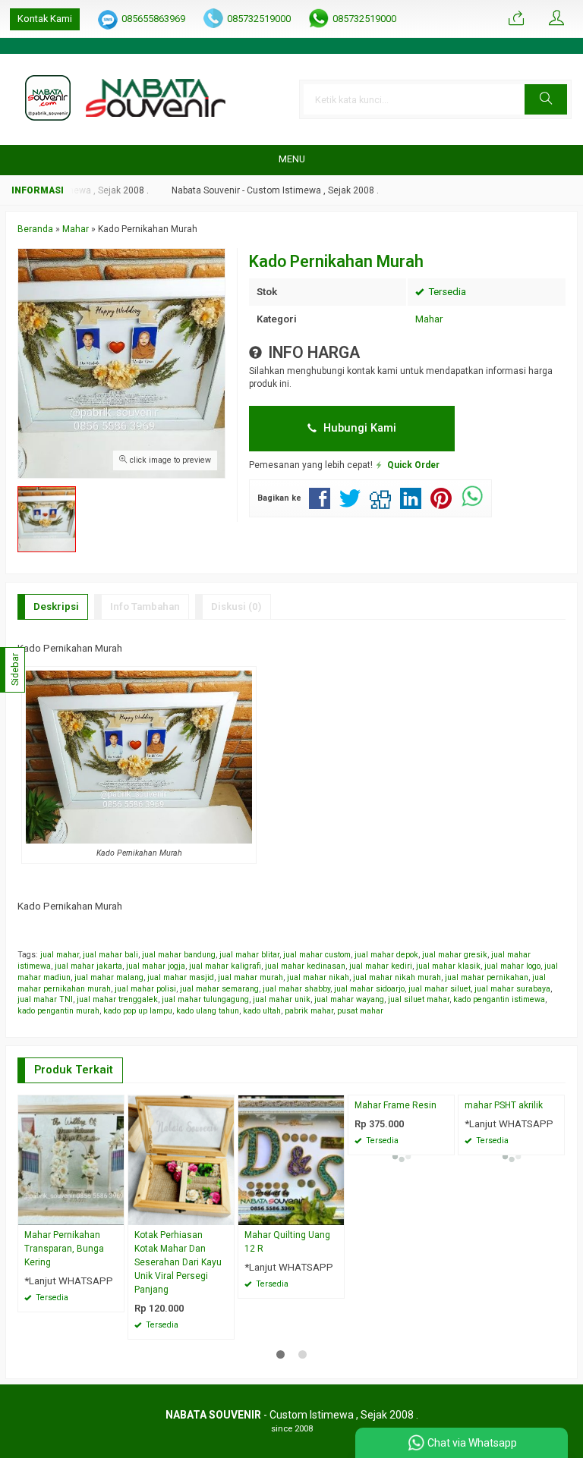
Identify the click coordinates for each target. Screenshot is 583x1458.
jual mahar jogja (155, 966)
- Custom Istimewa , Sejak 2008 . (291, 1415)
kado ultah (262, 1011)
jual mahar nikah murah (397, 977)
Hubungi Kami (358, 428)
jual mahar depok (386, 955)
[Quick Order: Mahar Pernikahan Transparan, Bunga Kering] (114, 1213)
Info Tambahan (145, 606)
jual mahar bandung (179, 955)
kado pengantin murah (58, 1011)
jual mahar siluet (439, 989)
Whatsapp (201, 1323)
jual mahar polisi (145, 989)
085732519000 (259, 18)
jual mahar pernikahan (486, 977)
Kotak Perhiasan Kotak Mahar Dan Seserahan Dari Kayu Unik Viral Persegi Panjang (178, 1262)
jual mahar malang (108, 977)
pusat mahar (360, 1011)
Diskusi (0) (236, 606)
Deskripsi (56, 606)
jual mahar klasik (448, 966)
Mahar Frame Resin (395, 1105)
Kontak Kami (44, 18)
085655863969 (153, 18)
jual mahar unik (281, 999)
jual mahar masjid (180, 977)
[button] (546, 99)
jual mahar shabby (296, 989)
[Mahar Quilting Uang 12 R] (291, 1159)
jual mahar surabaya (512, 989)
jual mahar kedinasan (305, 966)
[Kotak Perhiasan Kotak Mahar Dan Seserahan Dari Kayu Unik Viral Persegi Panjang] (181, 1159)
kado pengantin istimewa (499, 999)
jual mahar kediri (380, 966)
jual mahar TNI (45, 999)
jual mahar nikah (318, 977)
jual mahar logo (512, 966)
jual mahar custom (317, 955)
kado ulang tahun (207, 1011)
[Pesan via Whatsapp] (516, 19)
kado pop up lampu (137, 1011)
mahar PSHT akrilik (504, 1105)
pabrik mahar (309, 1011)
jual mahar (59, 955)
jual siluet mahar (418, 999)
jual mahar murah (250, 977)
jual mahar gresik (454, 955)
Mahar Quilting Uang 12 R (287, 1242)
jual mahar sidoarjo (369, 989)
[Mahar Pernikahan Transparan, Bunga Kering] (71, 1159)
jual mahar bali (110, 955)
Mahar (429, 319)
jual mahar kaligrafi (225, 966)
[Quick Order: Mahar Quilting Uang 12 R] (334, 1213)
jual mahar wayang (349, 999)
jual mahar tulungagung (205, 999)
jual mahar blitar (249, 955)
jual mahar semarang (219, 989)
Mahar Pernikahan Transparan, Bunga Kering (64, 1249)
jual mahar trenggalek (117, 999)
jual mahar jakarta (88, 966)
